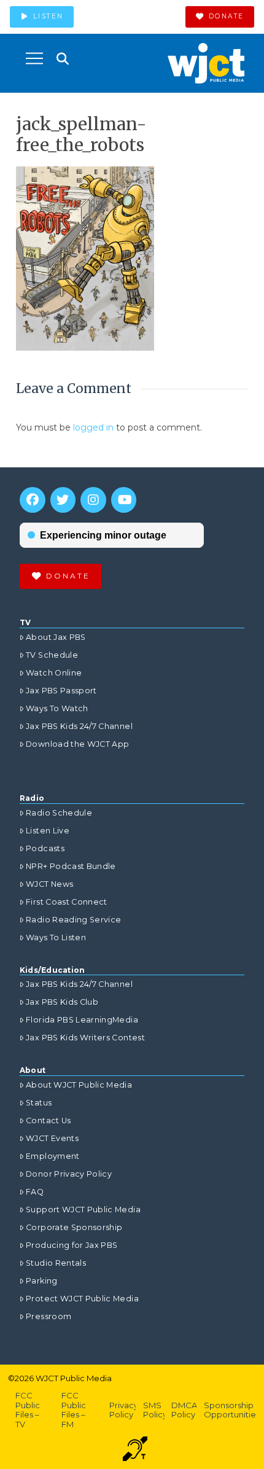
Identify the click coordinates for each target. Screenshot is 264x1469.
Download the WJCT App (77, 744)
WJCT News (49, 884)
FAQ (35, 1191)
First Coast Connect (66, 901)
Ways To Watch (57, 708)
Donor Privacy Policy (69, 1174)
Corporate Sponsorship (74, 1227)
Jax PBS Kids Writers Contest (85, 1037)
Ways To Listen (56, 937)
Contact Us (48, 1120)
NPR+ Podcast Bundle (71, 866)
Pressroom (48, 1316)
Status (39, 1102)
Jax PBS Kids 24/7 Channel (79, 726)
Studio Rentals (56, 1263)
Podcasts (45, 848)
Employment (53, 1156)
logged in (93, 427)
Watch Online (54, 672)
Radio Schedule (59, 812)
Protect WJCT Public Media (82, 1298)
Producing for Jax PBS (71, 1245)
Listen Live (47, 830)
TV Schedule (52, 655)
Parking (41, 1280)
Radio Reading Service (73, 919)
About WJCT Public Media (79, 1084)
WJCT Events (52, 1138)
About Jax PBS (56, 637)
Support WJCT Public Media (83, 1209)
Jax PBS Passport (61, 690)
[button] (34, 58)
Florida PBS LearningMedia (82, 1019)
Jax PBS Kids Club (62, 1002)
